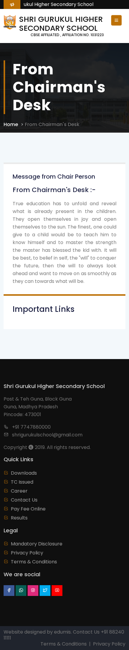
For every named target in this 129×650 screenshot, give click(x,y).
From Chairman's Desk (52, 124)
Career (19, 491)
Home (11, 124)
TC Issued (22, 482)
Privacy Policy (27, 552)
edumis (62, 631)
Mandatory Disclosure (36, 543)
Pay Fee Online (28, 508)
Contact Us (24, 499)
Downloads (24, 473)
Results (19, 517)
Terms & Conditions (34, 561)
